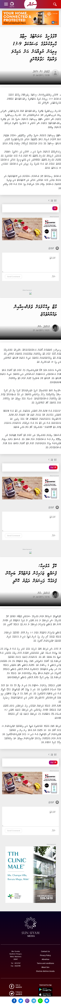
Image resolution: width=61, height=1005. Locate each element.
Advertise (45, 959)
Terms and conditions (45, 963)
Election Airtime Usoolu (45, 971)
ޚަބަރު (55, 208)
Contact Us (45, 951)
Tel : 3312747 (15, 963)
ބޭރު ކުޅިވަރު (53, 467)
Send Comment (13, 277)
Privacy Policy (45, 955)
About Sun (45, 967)
